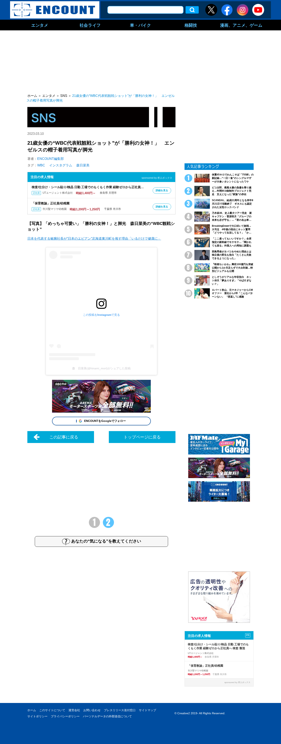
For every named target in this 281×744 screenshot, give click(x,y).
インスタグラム (60, 165)
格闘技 (191, 25)
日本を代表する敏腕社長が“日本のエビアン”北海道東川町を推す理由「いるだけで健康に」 (94, 238)
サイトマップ (147, 710)
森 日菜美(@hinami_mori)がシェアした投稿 (101, 368)
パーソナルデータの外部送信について (107, 716)
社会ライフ (90, 25)
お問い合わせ (92, 710)
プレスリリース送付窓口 (120, 710)
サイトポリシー (37, 716)
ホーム (31, 710)
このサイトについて (52, 710)
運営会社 (74, 710)
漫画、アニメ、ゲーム (241, 25)
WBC (41, 165)
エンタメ (39, 25)
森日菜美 (82, 165)
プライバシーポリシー (65, 716)
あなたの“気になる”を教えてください (106, 541)
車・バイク (140, 25)
